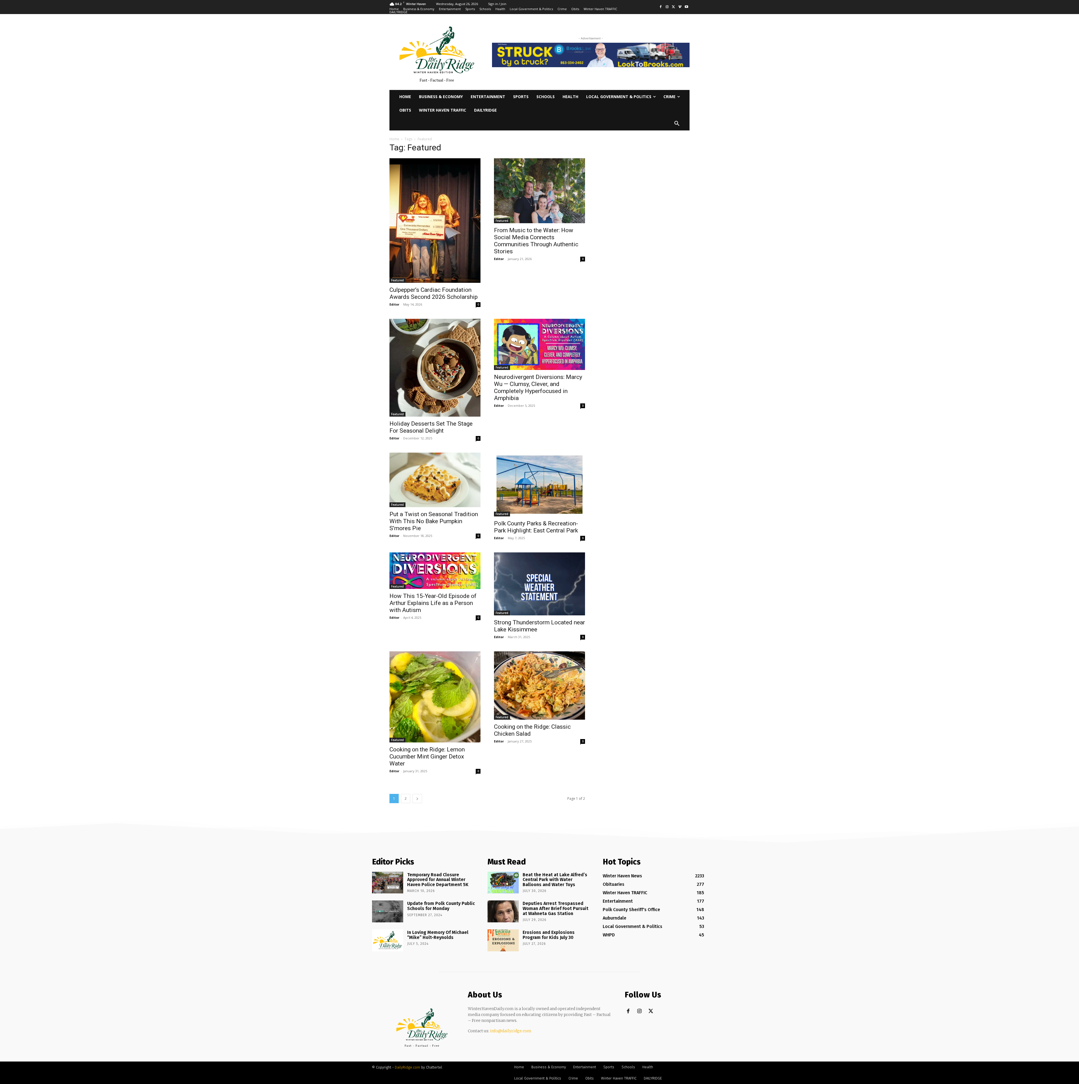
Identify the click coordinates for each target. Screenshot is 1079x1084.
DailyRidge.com (407, 1067)
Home (394, 139)
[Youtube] (686, 7)
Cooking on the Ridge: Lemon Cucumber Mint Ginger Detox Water (427, 756)
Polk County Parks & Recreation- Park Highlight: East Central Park (536, 527)
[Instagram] (667, 7)
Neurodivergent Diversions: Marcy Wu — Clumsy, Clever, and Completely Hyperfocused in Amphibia (538, 387)
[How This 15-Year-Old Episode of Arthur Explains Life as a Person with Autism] (434, 570)
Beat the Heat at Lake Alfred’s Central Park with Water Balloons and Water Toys (555, 879)
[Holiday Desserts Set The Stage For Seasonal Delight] (434, 368)
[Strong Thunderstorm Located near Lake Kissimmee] (539, 583)
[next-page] (417, 798)
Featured (397, 280)
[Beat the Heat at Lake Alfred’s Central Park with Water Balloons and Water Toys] (503, 883)
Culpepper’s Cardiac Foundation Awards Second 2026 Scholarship (433, 293)
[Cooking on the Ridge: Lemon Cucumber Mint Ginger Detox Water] (434, 696)
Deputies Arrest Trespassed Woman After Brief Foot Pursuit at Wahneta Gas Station (555, 908)
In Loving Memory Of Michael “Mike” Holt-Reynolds (437, 935)
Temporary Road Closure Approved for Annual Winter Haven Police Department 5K (437, 879)
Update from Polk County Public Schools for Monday (441, 906)
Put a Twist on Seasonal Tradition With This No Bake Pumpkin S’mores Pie (433, 521)
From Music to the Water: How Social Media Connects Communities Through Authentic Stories (536, 241)
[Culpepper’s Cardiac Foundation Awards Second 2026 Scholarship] (434, 220)
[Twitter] (673, 7)
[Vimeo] (680, 7)
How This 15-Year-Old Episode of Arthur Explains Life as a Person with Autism (433, 603)
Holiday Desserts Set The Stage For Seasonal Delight (431, 427)
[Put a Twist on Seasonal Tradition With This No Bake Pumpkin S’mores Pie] (434, 480)
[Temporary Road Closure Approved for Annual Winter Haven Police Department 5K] (387, 883)
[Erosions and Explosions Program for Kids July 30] (503, 940)
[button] (677, 123)
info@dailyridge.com (510, 1030)
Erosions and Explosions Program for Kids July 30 (549, 935)
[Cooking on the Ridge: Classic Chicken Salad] (539, 685)
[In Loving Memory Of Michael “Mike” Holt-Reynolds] (387, 940)
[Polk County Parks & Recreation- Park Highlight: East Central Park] (539, 484)
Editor (394, 304)
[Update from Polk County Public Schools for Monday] (387, 911)
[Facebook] (661, 7)
